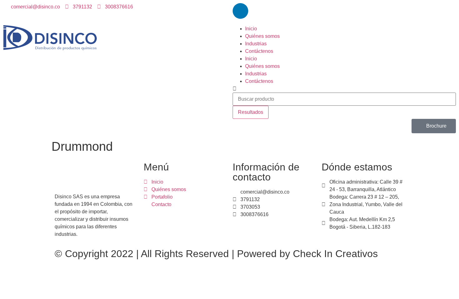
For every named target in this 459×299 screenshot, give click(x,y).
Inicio (251, 28)
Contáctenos (259, 51)
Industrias (256, 43)
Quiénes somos (262, 36)
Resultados (250, 112)
